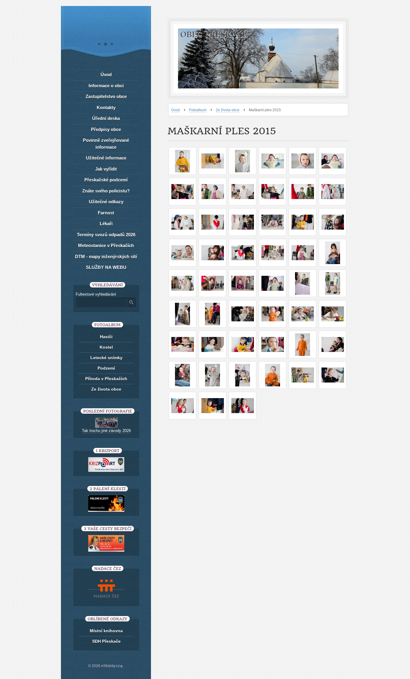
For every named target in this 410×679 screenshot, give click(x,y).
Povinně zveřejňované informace (106, 144)
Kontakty (106, 107)
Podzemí (106, 368)
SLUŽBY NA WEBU (106, 267)
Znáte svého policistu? (106, 190)
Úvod (175, 110)
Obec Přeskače (213, 34)
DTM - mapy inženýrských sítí (106, 256)
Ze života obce (228, 110)
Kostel (106, 347)
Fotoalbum (198, 110)
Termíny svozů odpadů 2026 (106, 234)
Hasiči (106, 336)
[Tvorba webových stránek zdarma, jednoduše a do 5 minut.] (122, 666)
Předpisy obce (106, 129)
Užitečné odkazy (106, 201)
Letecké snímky (106, 357)
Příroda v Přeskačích (106, 378)
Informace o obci (106, 85)
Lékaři (106, 223)
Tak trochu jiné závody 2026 (106, 430)
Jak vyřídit (106, 168)
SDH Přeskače (106, 641)
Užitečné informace (106, 157)
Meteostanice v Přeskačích (106, 245)
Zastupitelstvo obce (106, 96)
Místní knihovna (106, 630)
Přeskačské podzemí (106, 179)
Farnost (106, 212)
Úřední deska (106, 118)
